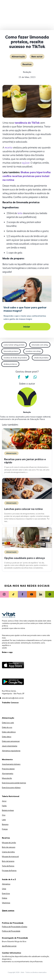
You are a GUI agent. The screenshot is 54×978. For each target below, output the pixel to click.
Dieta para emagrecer (11, 741)
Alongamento (7, 773)
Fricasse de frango (9, 870)
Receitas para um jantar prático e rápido (25, 461)
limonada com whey (40, 345)
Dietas (4, 898)
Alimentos (6, 884)
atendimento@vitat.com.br (13, 698)
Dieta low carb (8, 722)
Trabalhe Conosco (10, 702)
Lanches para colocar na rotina (23, 509)
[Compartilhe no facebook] (19, 377)
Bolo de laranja (8, 861)
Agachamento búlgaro (11, 764)
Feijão (4, 806)
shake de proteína (41, 358)
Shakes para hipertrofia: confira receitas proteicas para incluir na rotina (26, 176)
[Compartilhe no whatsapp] (35, 377)
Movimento (7, 759)
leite (20, 213)
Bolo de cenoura (8, 847)
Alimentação (18, 56)
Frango (5, 829)
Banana (5, 824)
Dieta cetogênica (9, 732)
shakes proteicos (10, 364)
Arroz (4, 801)
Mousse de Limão (9, 842)
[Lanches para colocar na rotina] (27, 498)
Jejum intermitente (9, 746)
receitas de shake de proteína (15, 358)
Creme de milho (8, 852)
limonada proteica (11, 351)
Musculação (7, 778)
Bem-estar (36, 56)
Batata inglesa (8, 810)
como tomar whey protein (14, 345)
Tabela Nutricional (10, 796)
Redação (27, 72)
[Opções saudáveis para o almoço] (27, 547)
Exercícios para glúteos (11, 787)
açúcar (26, 162)
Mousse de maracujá (10, 856)
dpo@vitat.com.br (9, 946)
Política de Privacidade (11, 931)
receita (8, 147)
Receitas (27, 64)
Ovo (3, 815)
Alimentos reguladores (11, 750)
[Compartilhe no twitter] (27, 377)
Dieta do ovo (7, 727)
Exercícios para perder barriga (14, 783)
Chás (4, 889)
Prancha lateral (8, 769)
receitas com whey (33, 351)
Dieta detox (6, 736)
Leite (4, 819)
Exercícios (6, 893)
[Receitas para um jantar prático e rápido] (27, 449)
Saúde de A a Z (9, 879)
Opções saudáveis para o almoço (24, 558)
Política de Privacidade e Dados (14, 926)
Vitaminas (6, 903)
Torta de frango (8, 866)
